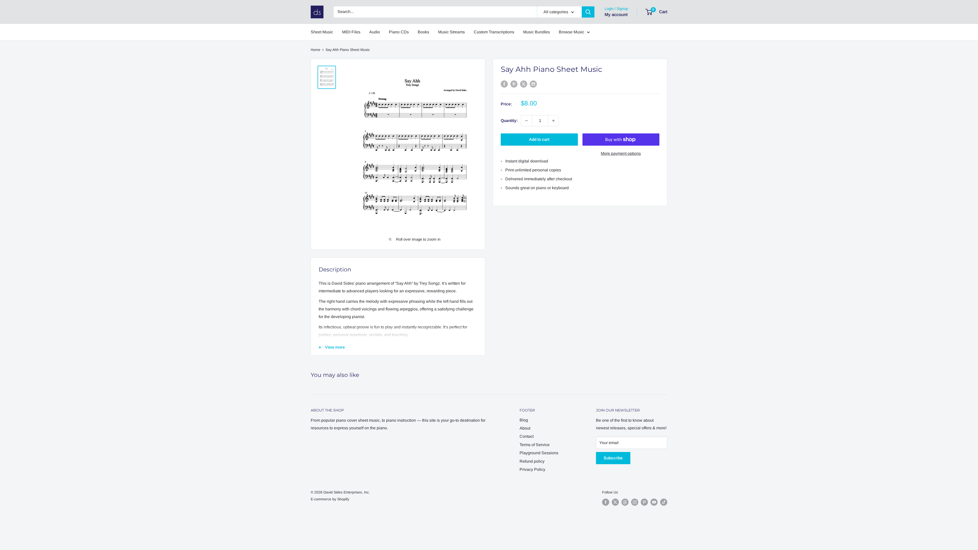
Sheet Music (322, 32)
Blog (524, 420)
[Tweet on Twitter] (523, 84)
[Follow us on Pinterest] (644, 502)
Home (315, 50)
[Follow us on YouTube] (654, 502)
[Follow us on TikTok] (663, 502)
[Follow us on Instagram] (634, 502)
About (525, 428)
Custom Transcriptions (494, 32)
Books (423, 32)
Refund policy (532, 461)
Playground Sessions (539, 453)
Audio (374, 32)
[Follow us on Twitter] (615, 502)
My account (616, 14)
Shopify (343, 499)
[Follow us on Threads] (625, 502)
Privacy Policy (532, 469)
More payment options (621, 153)
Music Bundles (536, 32)
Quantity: (509, 120)
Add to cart (539, 139)
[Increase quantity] (553, 120)
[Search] (588, 12)
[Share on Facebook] (504, 84)
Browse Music (571, 32)
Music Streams (451, 32)
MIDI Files (351, 32)
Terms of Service (535, 445)
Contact (527, 436)
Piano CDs (399, 32)
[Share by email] (533, 84)
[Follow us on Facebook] (605, 502)
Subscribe (613, 458)
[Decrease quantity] (526, 120)
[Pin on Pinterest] (514, 84)
